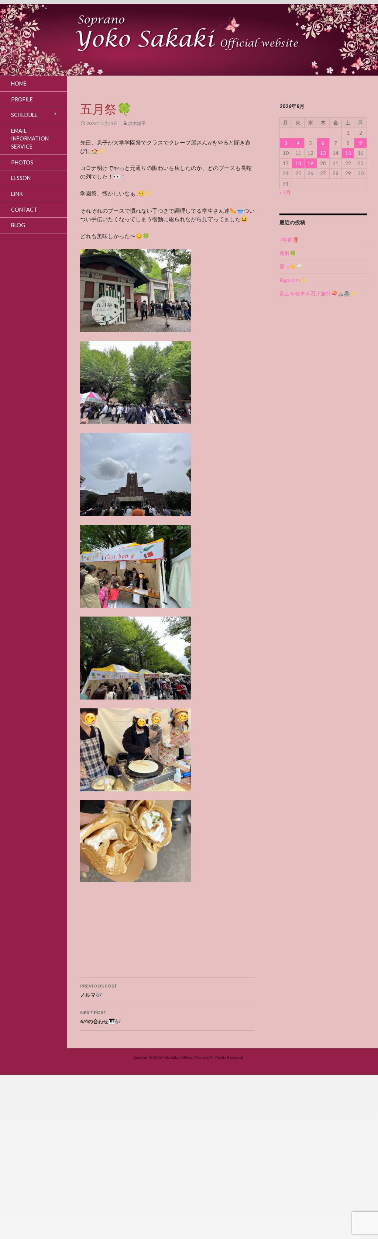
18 (298, 163)
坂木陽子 (137, 123)
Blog (18, 225)
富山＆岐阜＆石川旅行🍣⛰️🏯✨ (317, 293)
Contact (24, 209)
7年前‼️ (289, 240)
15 (348, 153)
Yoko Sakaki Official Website (186, 1057)
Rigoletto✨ (293, 280)
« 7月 (285, 192)
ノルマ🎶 (98, 990)
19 (310, 163)
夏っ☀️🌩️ (290, 267)
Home (19, 83)
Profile (22, 99)
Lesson (21, 178)
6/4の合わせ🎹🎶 (100, 1017)
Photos (22, 162)
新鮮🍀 (287, 253)
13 (323, 153)
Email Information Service (30, 139)
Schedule (24, 115)
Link (17, 194)
